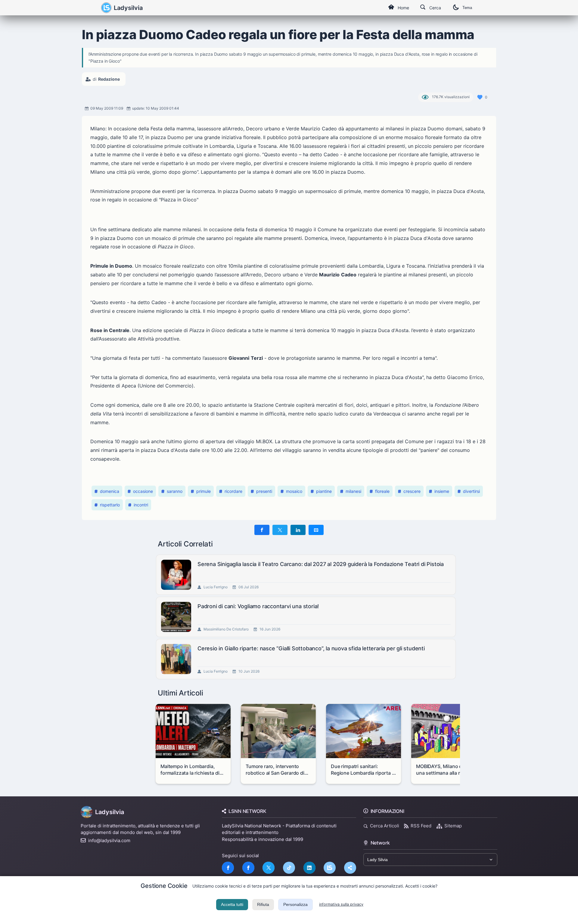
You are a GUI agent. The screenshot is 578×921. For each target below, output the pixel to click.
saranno (174, 491)
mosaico (294, 491)
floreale (382, 491)
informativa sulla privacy (341, 904)
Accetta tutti (232, 904)
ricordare (233, 491)
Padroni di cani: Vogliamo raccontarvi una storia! (258, 606)
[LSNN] (330, 868)
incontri (141, 504)
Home (403, 7)
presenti (264, 491)
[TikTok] (289, 868)
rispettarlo (110, 504)
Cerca (435, 7)
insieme (441, 491)
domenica (109, 491)
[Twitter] (269, 868)
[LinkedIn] (309, 868)
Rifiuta (263, 904)
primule (203, 491)
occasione (143, 491)
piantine (324, 491)
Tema (467, 7)
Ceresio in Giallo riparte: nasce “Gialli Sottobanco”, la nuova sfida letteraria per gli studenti (311, 648)
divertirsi (471, 491)
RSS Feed (421, 826)
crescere (412, 491)
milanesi (353, 491)
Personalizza (295, 904)
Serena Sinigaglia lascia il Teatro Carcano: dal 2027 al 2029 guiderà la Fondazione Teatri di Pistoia (320, 564)
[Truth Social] (350, 868)
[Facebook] (228, 868)
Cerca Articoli (384, 826)
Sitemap (453, 826)
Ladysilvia (128, 7)
